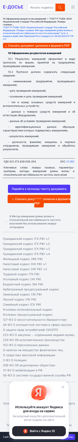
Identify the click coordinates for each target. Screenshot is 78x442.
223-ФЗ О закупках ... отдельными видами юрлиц (38, 335)
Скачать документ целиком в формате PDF (38, 45)
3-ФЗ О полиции (14, 360)
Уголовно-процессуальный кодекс (28, 314)
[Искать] (60, 7)
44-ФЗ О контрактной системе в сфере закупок (37, 325)
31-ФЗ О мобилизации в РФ (22, 370)
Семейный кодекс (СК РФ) (22, 304)
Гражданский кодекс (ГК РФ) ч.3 (26, 249)
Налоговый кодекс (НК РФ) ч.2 (25, 269)
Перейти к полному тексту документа (39, 189)
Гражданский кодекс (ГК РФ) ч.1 (26, 239)
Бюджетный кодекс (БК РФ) (23, 284)
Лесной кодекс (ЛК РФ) (19, 299)
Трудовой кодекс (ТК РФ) (21, 274)
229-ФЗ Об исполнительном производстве (34, 340)
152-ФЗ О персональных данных (26, 345)
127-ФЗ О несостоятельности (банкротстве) (35, 319)
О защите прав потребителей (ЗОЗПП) (30, 330)
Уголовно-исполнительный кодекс (27, 309)
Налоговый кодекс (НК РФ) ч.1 (24, 264)
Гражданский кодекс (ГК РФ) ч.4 (26, 254)
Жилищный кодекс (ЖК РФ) (23, 259)
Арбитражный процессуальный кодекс (31, 289)
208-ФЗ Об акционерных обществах (29, 365)
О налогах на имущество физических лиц (33, 350)
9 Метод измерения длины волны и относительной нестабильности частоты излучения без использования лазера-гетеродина (35, 222)
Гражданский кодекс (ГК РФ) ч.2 (26, 244)
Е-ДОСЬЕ (13, 7)
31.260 (70, 161)
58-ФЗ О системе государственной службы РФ (37, 375)
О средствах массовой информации (29, 355)
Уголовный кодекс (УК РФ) (22, 279)
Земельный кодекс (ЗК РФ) (22, 294)
